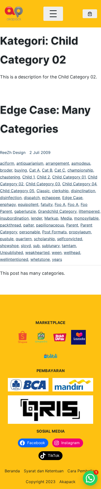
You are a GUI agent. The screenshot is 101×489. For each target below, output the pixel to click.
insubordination (14, 218)
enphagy (8, 204)
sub (36, 245)
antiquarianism (29, 163)
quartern (24, 238)
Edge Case (72, 197)
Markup (51, 218)
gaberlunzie (25, 211)
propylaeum (80, 231)
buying (20, 170)
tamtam (69, 245)
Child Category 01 (69, 177)
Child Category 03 (43, 183)
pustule (6, 238)
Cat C (59, 170)
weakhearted (37, 252)
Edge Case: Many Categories (45, 119)
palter (28, 225)
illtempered (89, 211)
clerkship (60, 190)
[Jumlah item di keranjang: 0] (90, 13)
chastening (10, 177)
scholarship (44, 238)
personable (29, 231)
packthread (10, 225)
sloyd (26, 245)
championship (80, 170)
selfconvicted (69, 238)
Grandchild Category (57, 211)
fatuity (46, 204)
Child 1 (28, 177)
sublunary (51, 245)
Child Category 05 (17, 190)
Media (66, 218)
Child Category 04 (79, 183)
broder (6, 170)
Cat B (47, 170)
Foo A (60, 204)
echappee (51, 197)
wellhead (72, 252)
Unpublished (11, 252)
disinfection (11, 197)
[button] (90, 478)
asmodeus (80, 163)
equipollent (28, 204)
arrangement (57, 163)
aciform (7, 163)
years (57, 259)
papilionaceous (50, 225)
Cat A (34, 170)
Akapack (67, 481)
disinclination (83, 190)
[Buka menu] (53, 14)
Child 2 (43, 177)
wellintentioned (14, 259)
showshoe (9, 245)
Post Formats (54, 231)
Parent (72, 225)
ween (57, 252)
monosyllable (86, 218)
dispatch (32, 197)
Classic (43, 190)
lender (36, 218)
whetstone (40, 259)
